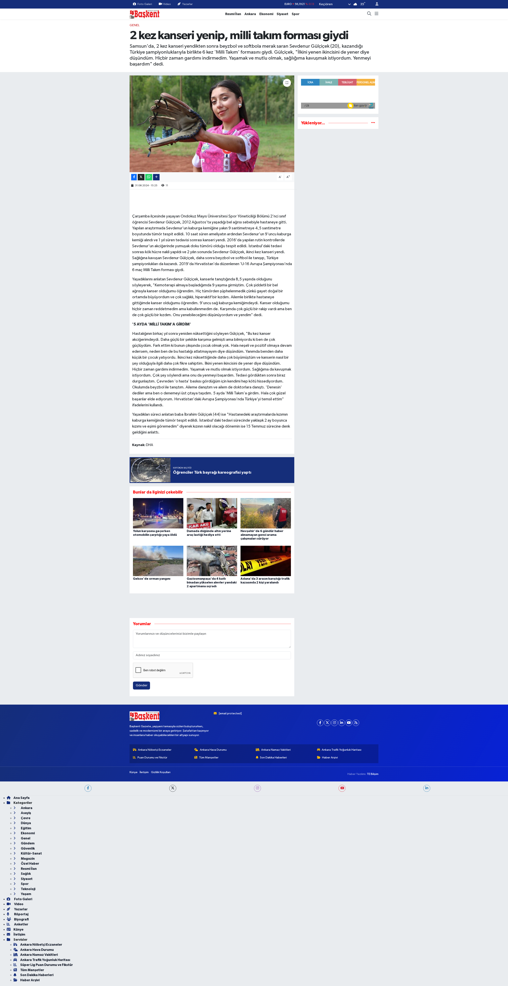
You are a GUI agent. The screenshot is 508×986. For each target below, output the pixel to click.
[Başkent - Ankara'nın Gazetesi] (144, 14)
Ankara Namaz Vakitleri (276, 954)
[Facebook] (320, 927)
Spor (295, 14)
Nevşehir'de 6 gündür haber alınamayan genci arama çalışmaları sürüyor (262, 534)
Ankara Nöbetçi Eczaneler (154, 954)
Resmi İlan (233, 14)
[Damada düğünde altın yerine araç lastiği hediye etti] (212, 513)
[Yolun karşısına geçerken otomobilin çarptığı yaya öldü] (158, 513)
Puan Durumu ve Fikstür (152, 962)
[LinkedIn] (341, 927)
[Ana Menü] (376, 14)
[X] (327, 927)
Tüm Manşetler (208, 962)
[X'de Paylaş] (141, 177)
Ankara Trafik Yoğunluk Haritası (341, 954)
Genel (135, 25)
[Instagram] (334, 927)
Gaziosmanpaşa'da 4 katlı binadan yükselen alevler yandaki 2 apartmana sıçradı (212, 582)
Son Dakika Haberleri (273, 962)
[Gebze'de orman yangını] (158, 560)
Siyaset (282, 14)
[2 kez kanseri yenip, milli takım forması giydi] (212, 123)
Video (167, 4)
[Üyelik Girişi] (375, 4)
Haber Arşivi (330, 962)
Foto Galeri (145, 4)
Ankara (250, 14)
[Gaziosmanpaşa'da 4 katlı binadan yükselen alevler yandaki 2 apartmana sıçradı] (212, 560)
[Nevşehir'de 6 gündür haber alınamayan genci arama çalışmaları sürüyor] (266, 513)
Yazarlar (187, 4)
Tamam (375, 980)
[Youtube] (348, 927)
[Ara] (369, 14)
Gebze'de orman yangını (151, 578)
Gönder (141, 685)
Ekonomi (266, 14)
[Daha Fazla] (156, 177)
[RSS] (356, 927)
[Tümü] (373, 123)
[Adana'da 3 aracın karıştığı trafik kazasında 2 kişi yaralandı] (266, 560)
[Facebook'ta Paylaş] (134, 177)
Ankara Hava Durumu (213, 954)
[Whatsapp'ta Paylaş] (148, 177)
